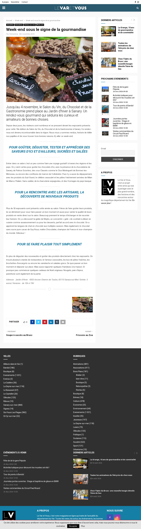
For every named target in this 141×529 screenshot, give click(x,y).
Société (79, 442)
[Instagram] (117, 517)
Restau (80, 390)
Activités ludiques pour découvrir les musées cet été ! (26, 467)
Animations (19, 24)
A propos (5, 2)
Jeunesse (80, 420)
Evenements (8, 375)
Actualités (10, 24)
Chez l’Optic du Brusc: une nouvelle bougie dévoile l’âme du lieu (125, 64)
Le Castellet (10, 394)
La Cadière (10, 383)
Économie (79, 405)
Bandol (9, 368)
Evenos (8, 379)
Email (103, 148)
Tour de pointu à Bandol (13, 474)
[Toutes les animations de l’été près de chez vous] (108, 47)
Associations (81, 368)
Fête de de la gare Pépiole (14, 461)
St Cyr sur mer (11, 416)
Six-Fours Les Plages (14, 412)
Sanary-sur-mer (30, 24)
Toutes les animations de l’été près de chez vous (111, 475)
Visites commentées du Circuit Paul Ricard (21, 488)
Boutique (8, 371)
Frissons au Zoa (84, 335)
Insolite (78, 416)
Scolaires (79, 438)
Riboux (8, 401)
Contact (25, 2)
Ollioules (9, 397)
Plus (83, 526)
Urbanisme (80, 449)
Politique (78, 434)
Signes (8, 409)
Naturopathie (83, 386)
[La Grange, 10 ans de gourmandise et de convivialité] (108, 31)
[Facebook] (110, 517)
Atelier (80, 375)
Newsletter (15, 2)
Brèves (78, 397)
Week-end (40, 24)
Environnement (82, 408)
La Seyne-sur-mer (13, 386)
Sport (78, 446)
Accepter (73, 526)
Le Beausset (10, 390)
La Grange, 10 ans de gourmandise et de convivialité (126, 30)
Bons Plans (80, 371)
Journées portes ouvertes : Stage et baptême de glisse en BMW (31, 481)
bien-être (82, 379)
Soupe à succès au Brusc (19, 335)
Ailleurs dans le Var (13, 364)
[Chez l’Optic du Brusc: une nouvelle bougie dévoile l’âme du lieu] (108, 63)
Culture (79, 401)
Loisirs (78, 427)
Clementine (13, 34)
